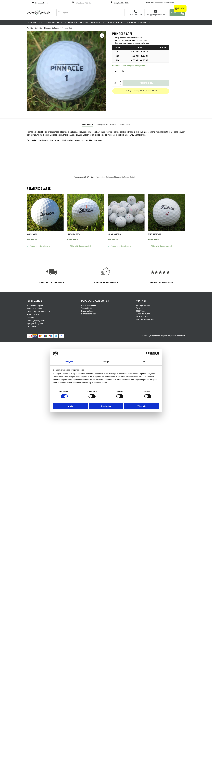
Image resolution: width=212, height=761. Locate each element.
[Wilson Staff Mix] (126, 212)
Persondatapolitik (34, 309)
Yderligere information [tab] (106, 124)
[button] (177, 12)
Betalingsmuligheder (36, 320)
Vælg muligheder (45, 252)
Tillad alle (141, 406)
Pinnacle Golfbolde (51, 28)
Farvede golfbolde (88, 305)
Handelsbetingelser (35, 306)
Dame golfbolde (87, 311)
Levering (31, 317)
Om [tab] (143, 362)
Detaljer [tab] (106, 362)
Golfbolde (109, 177)
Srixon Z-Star (32, 234)
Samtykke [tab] (69, 362)
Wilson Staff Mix (114, 234)
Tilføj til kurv (146, 83)
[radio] (116, 71)
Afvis (70, 406)
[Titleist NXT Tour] (166, 212)
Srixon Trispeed (73, 234)
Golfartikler (31, 326)
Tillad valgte (106, 406)
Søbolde (38, 28)
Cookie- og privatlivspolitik (38, 311)
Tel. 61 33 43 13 (135, 15)
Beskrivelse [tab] (87, 124)
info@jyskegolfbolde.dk (156, 15)
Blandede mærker (88, 314)
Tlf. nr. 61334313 (142, 317)
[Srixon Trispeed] (85, 212)
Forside (30, 28)
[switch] (92, 396)
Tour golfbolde (86, 308)
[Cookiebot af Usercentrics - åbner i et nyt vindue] (148, 353)
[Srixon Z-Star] (45, 212)
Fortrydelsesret (33, 314)
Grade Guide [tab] (124, 124)
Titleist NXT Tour (154, 234)
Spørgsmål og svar (35, 323)
